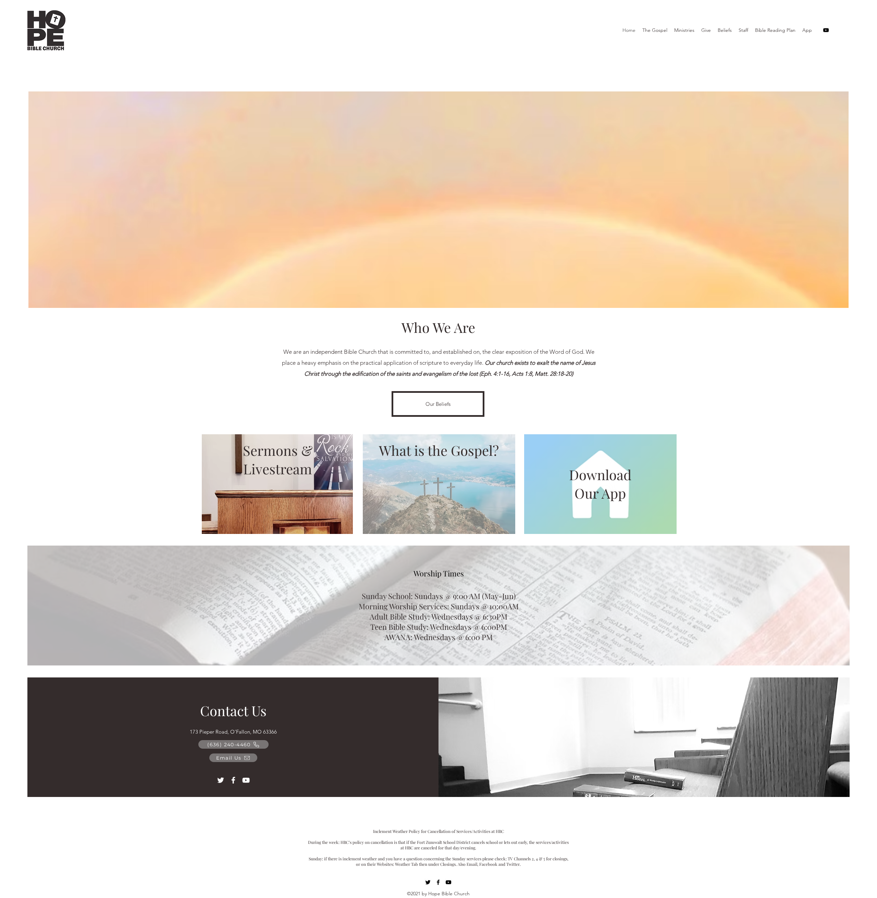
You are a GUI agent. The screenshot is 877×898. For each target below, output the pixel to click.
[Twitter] (220, 780)
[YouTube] (826, 30)
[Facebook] (233, 780)
